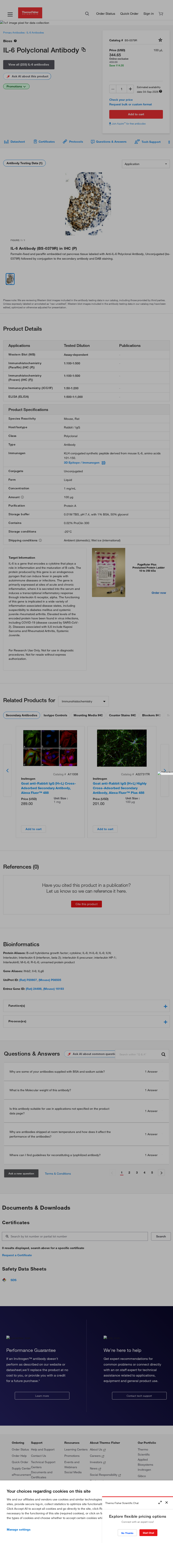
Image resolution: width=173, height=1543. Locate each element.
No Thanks (127, 1533)
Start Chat (148, 1532)
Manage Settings (19, 1529)
